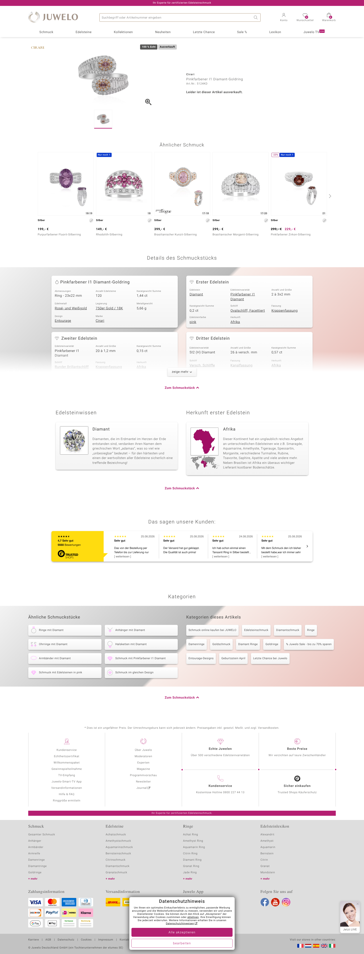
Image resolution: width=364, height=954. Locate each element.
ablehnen (193, 917)
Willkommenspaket (67, 763)
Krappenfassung (285, 310)
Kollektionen (123, 32)
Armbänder (35, 847)
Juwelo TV (314, 32)
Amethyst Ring (193, 841)
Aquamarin (268, 847)
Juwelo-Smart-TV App (67, 782)
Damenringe (197, 644)
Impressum (105, 940)
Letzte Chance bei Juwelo (270, 658)
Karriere (33, 940)
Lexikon (275, 32)
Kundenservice (66, 750)
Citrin (264, 860)
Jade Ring (190, 873)
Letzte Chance (204, 32)
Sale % (242, 32)
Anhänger (34, 841)
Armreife (34, 854)
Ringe (311, 630)
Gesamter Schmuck (41, 835)
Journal (141, 788)
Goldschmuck (221, 644)
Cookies (86, 940)
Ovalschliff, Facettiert (247, 310)
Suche (256, 17)
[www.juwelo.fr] (300, 946)
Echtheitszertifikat (66, 756)
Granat (265, 866)
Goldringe (271, 644)
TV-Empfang (66, 775)
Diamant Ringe (248, 644)
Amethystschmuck (118, 841)
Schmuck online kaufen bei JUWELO (212, 630)
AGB (48, 940)
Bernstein (267, 854)
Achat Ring (190, 835)
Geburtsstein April (233, 658)
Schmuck (46, 32)
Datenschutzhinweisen (180, 924)
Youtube (275, 902)
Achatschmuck (116, 835)
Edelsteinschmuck (256, 630)
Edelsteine (84, 32)
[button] (283, 17)
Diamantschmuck (287, 630)
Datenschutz (66, 940)
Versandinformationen (66, 788)
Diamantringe (37, 866)
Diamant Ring (192, 860)
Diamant (196, 294)
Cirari (100, 320)
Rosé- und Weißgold (71, 308)
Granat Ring (191, 866)
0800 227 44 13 (234, 792)
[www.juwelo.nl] (308, 946)
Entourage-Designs (201, 658)
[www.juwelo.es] (316, 946)
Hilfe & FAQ (67, 794)
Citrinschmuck (116, 860)
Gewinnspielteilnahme (66, 769)
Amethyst (267, 841)
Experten (143, 763)
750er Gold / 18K (109, 308)
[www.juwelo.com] (324, 946)
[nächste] (329, 196)
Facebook (265, 902)
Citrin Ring (190, 854)
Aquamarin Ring (194, 847)
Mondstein (268, 873)
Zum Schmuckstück (180, 388)
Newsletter (143, 782)
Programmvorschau (143, 775)
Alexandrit (267, 835)
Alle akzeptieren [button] (182, 932)
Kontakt (125, 940)
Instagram (286, 902)
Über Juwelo (143, 750)
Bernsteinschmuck (118, 854)
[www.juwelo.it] (332, 946)
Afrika (235, 322)
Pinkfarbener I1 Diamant (242, 297)
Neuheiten (163, 32)
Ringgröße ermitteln (66, 801)
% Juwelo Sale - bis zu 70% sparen (309, 644)
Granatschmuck (116, 873)
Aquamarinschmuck (119, 847)
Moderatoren (143, 756)
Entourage (63, 320)
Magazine (143, 769)
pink (193, 322)
